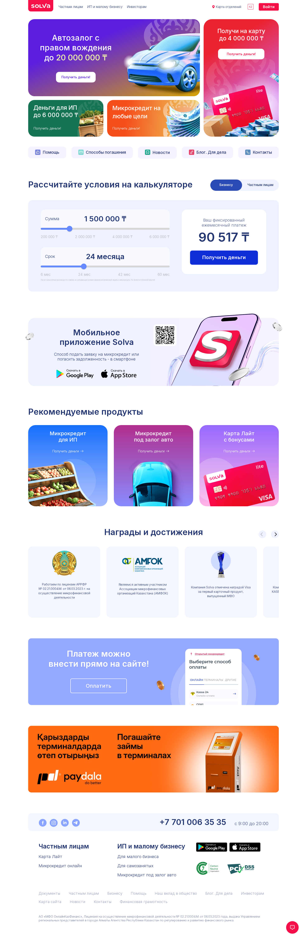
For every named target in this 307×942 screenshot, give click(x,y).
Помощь (51, 152)
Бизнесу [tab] (226, 185)
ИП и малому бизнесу (105, 7)
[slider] (69, 229)
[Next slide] (275, 534)
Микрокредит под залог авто (146, 874)
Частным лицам (70, 7)
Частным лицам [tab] (260, 185)
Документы (49, 893)
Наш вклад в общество (176, 893)
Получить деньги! (75, 77)
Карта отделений (228, 7)
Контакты (262, 152)
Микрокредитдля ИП (68, 436)
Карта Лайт (50, 856)
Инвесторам (136, 7)
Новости (161, 152)
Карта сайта (50, 902)
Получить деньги (224, 257)
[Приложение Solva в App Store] (245, 847)
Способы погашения (106, 152)
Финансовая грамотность (143, 902)
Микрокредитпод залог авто (153, 436)
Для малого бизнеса (138, 856)
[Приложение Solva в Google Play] (211, 847)
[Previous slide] (262, 534)
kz (250, 6)
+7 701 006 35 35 (193, 822)
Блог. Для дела (211, 152)
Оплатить (98, 686)
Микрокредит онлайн (60, 865)
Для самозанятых (135, 865)
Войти (269, 7)
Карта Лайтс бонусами (239, 436)
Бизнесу (114, 893)
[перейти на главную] (40, 5)
